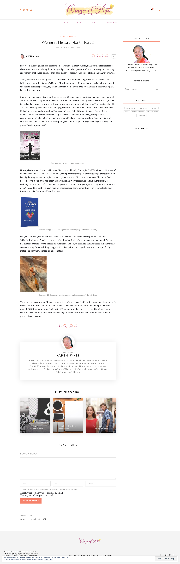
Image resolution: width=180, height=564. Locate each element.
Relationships (152, 111)
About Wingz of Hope (91, 555)
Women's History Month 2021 (33, 519)
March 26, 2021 (68, 47)
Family (154, 108)
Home (65, 23)
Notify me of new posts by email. (38, 495)
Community (144, 108)
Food (127, 111)
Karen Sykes (32, 57)
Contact (109, 555)
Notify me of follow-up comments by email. (42, 493)
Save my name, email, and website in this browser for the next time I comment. (50, 489)
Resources (112, 23)
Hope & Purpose (68, 37)
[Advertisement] (141, 171)
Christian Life (131, 108)
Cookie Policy (48, 560)
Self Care (141, 115)
